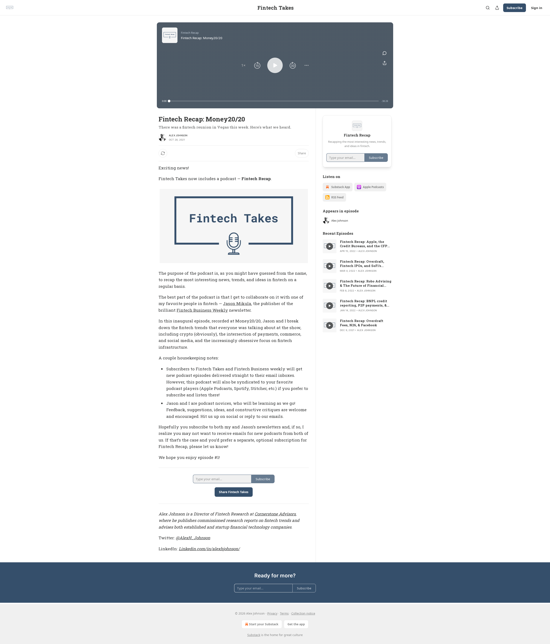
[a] (329, 246)
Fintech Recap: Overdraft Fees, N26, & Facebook (361, 323)
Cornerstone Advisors (275, 514)
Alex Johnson (178, 135)
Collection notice (303, 613)
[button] (243, 65)
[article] (357, 246)
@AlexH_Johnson (193, 537)
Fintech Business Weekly (202, 310)
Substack (253, 635)
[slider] (274, 101)
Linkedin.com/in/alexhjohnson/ (209, 548)
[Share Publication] (497, 7)
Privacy (272, 613)
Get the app (296, 624)
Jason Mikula (237, 303)
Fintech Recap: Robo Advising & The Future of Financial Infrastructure (365, 283)
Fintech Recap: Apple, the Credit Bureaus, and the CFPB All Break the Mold (365, 243)
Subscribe (514, 8)
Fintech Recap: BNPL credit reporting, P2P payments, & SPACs (363, 303)
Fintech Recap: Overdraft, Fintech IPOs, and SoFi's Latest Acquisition (362, 263)
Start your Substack (263, 624)
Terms (284, 613)
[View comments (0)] (384, 53)
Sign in (536, 8)
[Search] (487, 7)
